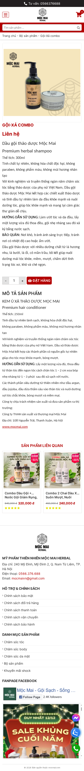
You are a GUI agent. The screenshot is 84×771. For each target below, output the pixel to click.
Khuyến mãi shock (17, 670)
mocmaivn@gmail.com (28, 578)
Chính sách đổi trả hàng (21, 603)
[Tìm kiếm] (78, 27)
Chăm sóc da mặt (17, 656)
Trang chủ (9, 36)
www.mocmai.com (15, 427)
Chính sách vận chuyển (21, 617)
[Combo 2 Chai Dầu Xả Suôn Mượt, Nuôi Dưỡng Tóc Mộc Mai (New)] (63, 470)
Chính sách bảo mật (18, 596)
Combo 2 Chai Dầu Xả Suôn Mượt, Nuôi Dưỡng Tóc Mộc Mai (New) (62, 495)
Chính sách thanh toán (20, 610)
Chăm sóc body (15, 649)
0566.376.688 (29, 573)
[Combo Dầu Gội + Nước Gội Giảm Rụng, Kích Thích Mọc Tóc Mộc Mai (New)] (22, 470)
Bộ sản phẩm (28, 36)
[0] (79, 15)
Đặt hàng (41, 280)
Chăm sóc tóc (14, 642)
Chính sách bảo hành (19, 624)
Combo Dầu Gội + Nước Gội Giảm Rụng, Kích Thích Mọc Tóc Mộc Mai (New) (21, 495)
